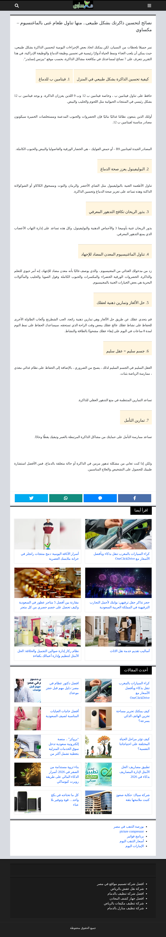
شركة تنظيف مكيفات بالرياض (124, 903)
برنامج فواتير (135, 836)
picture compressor (132, 831)
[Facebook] (134, 498)
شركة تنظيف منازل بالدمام (125, 908)
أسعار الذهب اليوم (132, 841)
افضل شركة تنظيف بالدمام (125, 893)
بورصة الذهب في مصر (129, 826)
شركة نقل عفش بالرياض (127, 888)
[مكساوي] (83, 5)
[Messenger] (100, 498)
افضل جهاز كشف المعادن (127, 898)
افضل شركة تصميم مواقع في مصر (120, 884)
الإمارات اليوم (135, 846)
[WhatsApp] (65, 498)
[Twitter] (31, 498)
